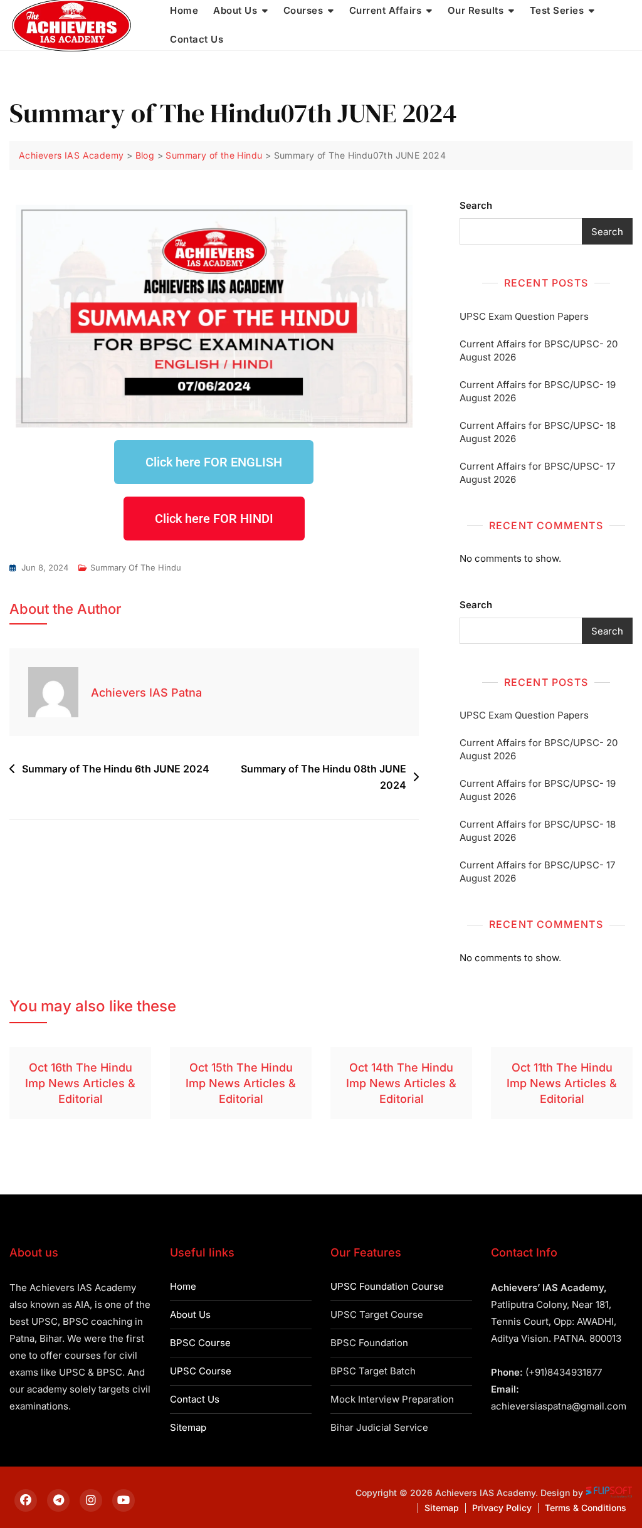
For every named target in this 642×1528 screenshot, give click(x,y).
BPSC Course (200, 1343)
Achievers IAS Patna (146, 692)
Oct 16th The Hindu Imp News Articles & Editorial (80, 1083)
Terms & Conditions (585, 1507)
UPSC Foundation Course (387, 1286)
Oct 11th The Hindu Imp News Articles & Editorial (562, 1083)
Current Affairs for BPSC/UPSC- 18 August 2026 (538, 432)
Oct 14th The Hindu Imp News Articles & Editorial (401, 1083)
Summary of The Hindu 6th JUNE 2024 (115, 768)
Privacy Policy (502, 1507)
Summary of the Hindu (135, 567)
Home (183, 1286)
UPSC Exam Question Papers (524, 316)
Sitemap (188, 1427)
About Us (190, 1314)
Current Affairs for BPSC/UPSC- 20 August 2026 (539, 350)
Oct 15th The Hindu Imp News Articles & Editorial (241, 1083)
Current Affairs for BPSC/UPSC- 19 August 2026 (538, 391)
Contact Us (196, 39)
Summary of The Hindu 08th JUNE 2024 (323, 776)
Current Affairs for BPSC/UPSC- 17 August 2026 (537, 472)
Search (476, 205)
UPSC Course (200, 1371)
